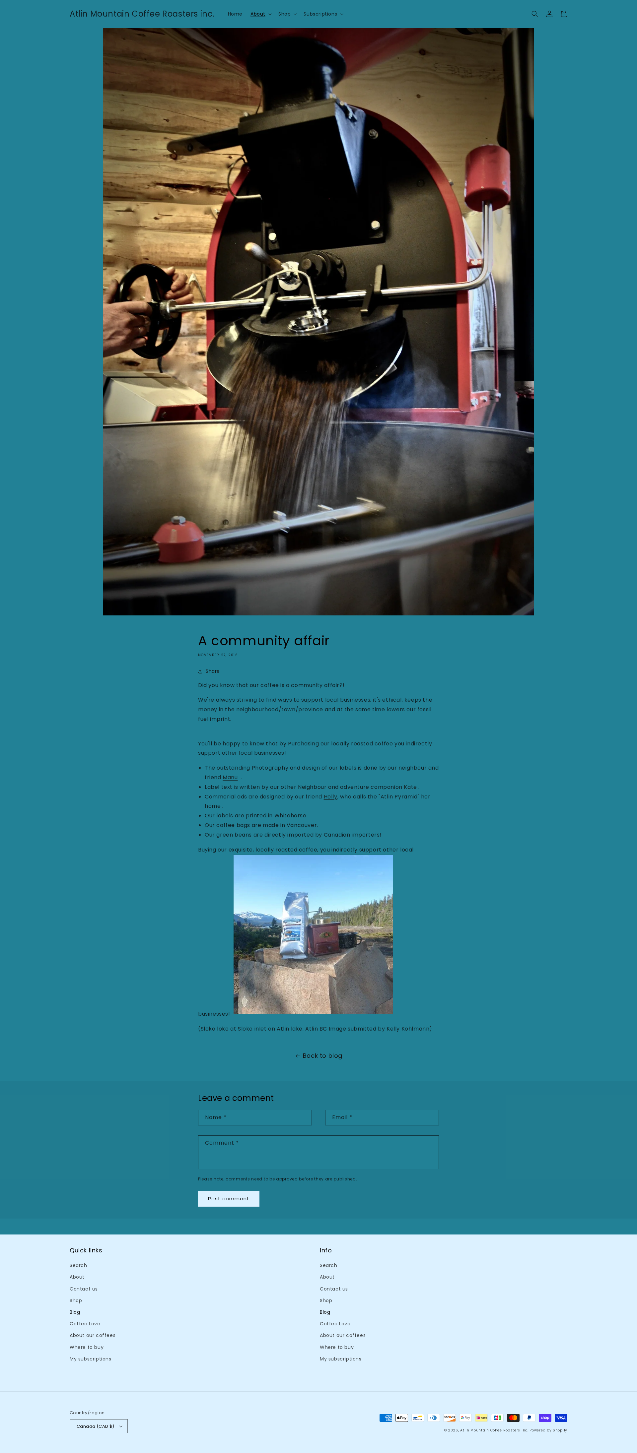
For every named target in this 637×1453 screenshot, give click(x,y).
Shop (76, 1300)
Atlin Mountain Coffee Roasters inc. (494, 1430)
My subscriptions (90, 1359)
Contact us (84, 1289)
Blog (75, 1312)
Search (78, 1265)
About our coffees (92, 1335)
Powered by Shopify (548, 1430)
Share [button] (213, 671)
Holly (330, 796)
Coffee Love (85, 1323)
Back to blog (322, 1055)
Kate (410, 787)
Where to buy (87, 1347)
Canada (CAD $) (95, 1426)
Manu (230, 777)
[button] (260, 14)
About (77, 1277)
